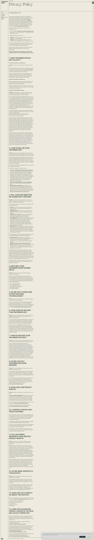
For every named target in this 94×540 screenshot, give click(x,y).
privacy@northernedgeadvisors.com (21, 26)
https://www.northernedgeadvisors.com (25, 31)
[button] (93, 3)
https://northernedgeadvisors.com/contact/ (17, 523)
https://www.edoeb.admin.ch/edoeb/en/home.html (19, 536)
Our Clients (3, 15)
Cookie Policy (18, 538)
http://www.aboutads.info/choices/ (21, 403)
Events (2, 16)
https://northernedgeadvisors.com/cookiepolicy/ (18, 406)
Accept (82, 536)
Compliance (21, 538)
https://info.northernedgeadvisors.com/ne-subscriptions (21, 181)
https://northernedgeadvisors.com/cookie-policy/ (18, 114)
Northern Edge (4, 2)
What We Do (3, 14)
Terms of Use (10, 538)
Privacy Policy (14, 538)
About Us (2, 18)
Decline (89, 536)
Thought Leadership (4, 17)
